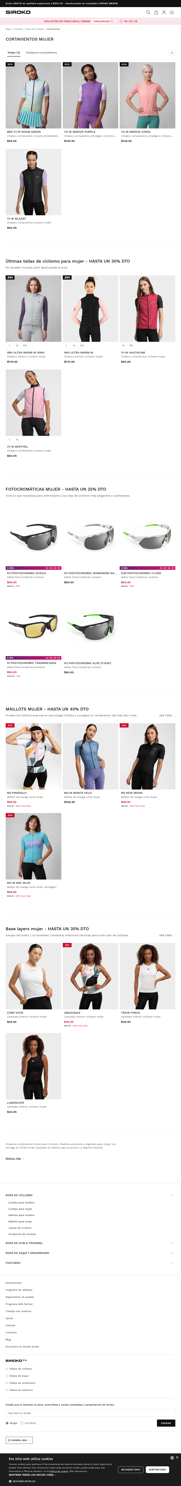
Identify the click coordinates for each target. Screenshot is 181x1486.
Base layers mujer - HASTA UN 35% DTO (47, 928)
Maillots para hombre (21, 1215)
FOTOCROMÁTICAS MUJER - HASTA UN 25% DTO (56, 489)
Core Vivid (15, 1012)
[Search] (148, 12)
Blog (8, 1339)
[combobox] (172, 1458)
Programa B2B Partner (19, 1304)
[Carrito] (156, 12)
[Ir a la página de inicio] (18, 12)
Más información (78, 1471)
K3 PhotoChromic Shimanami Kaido (91, 573)
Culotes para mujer (20, 1208)
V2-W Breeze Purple (79, 131)
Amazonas (72, 1012)
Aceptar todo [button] (157, 1469)
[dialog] (90, 1469)
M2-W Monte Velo (78, 792)
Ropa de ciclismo (19, 1195)
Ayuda (9, 1318)
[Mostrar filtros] (172, 52)
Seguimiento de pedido (20, 1297)
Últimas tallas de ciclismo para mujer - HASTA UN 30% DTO (68, 261)
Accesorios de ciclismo (22, 1234)
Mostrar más (13, 1158)
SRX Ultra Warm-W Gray (26, 352)
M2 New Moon (131, 792)
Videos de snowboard (22, 1382)
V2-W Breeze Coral (136, 131)
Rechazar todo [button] (130, 1469)
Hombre (30, 1423)
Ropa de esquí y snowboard (27, 1253)
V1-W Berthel (17, 446)
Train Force (130, 1012)
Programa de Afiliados (19, 1289)
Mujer (14, 1423)
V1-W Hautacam (133, 352)
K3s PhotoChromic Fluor (141, 573)
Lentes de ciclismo (19, 1227)
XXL (25, 345)
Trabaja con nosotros (18, 1311)
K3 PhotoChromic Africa (26, 573)
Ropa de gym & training (24, 1243)
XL (17, 345)
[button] (61, 1475)
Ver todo (165, 715)
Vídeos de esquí (18, 1375)
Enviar (166, 1423)
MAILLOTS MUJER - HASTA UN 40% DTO (47, 709)
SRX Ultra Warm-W (78, 352)
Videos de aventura (21, 1390)
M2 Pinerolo (17, 792)
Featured (13, 1263)
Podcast (10, 1325)
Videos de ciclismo (20, 1368)
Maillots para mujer (20, 1221)
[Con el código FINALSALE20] (112, 21)
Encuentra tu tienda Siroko (22, 1346)
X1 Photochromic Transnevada (31, 663)
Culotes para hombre (21, 1202)
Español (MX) (19, 1440)
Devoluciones (14, 1282)
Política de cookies (59, 1471)
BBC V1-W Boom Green (24, 131)
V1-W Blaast (16, 218)
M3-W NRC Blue (18, 882)
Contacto (11, 1332)
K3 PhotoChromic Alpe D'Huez (87, 663)
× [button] (177, 1457)
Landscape (15, 1102)
